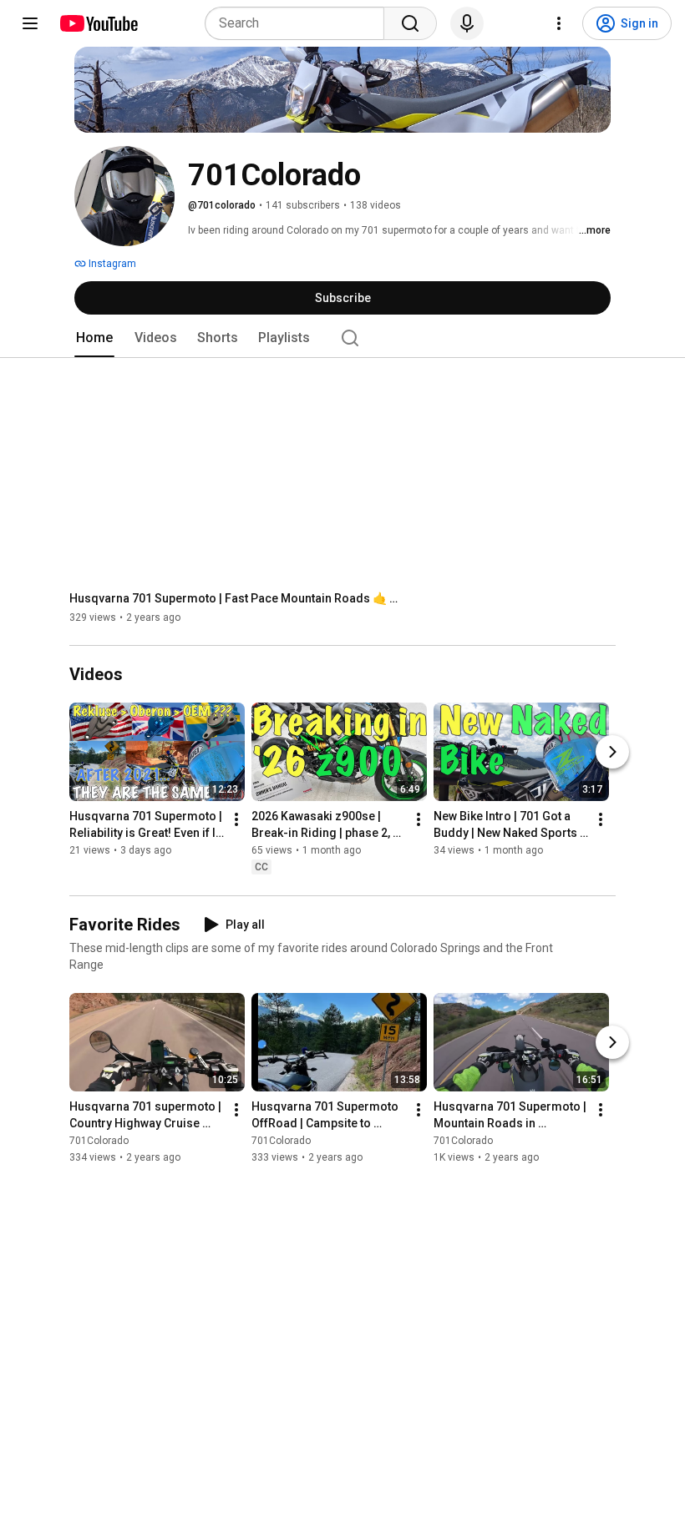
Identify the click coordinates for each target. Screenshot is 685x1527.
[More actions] (236, 820)
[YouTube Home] (98, 23)
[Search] (410, 23)
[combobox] (299, 23)
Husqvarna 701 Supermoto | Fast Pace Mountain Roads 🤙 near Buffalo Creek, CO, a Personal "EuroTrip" (236, 598)
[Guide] (30, 23)
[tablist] (342, 338)
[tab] (94, 338)
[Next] (612, 752)
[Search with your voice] (467, 23)
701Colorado (99, 1141)
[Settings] (559, 23)
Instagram (111, 264)
